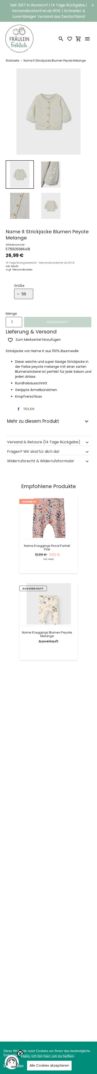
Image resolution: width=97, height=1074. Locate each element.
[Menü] (87, 39)
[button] (24, 409)
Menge (11, 313)
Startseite (12, 60)
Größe (19, 285)
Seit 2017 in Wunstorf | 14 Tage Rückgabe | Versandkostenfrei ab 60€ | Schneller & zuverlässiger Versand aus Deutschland (48, 10)
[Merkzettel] (69, 39)
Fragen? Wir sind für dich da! (33, 451)
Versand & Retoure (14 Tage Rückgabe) (43, 442)
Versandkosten (22, 269)
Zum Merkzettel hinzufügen (38, 339)
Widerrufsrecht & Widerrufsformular (40, 461)
